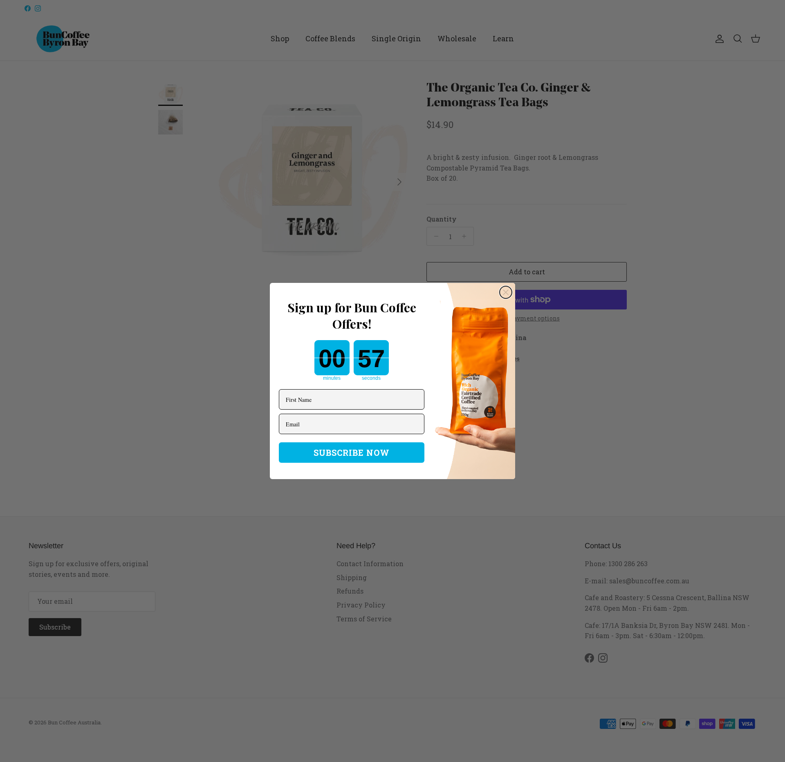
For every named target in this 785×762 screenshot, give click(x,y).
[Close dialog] (506, 292)
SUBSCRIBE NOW (352, 452)
